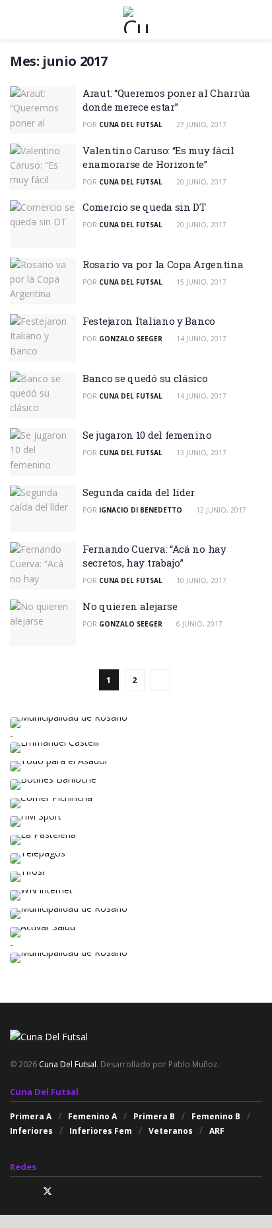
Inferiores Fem (100, 1130)
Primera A (30, 1116)
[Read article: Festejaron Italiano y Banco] (43, 338)
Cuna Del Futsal (130, 124)
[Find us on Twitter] (47, 1191)
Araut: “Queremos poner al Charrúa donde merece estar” (166, 99)
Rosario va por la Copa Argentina (163, 264)
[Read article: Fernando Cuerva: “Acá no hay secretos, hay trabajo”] (43, 566)
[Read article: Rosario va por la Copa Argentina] (43, 281)
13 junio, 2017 (200, 452)
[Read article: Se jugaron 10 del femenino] (43, 452)
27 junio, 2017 (200, 124)
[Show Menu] (15, 20)
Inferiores (31, 1130)
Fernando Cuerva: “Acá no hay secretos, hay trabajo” (154, 555)
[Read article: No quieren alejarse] (43, 623)
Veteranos (171, 1130)
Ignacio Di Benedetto (140, 510)
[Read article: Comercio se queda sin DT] (43, 224)
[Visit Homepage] (136, 20)
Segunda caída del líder (139, 492)
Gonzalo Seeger (130, 338)
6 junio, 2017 (198, 623)
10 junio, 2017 (200, 580)
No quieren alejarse (130, 606)
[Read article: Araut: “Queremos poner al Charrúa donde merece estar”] (43, 110)
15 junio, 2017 (200, 282)
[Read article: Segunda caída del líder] (43, 509)
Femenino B (215, 1116)
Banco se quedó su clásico (145, 378)
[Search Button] (256, 20)
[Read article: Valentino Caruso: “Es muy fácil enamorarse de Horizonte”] (43, 167)
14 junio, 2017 (200, 338)
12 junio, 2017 (220, 510)
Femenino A (92, 1116)
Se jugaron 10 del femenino (147, 434)
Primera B (154, 1116)
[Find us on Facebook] (30, 1191)
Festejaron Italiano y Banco (149, 320)
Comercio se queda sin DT (144, 206)
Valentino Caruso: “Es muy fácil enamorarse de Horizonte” (158, 157)
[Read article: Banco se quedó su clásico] (43, 395)
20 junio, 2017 (200, 181)
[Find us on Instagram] (13, 1191)
